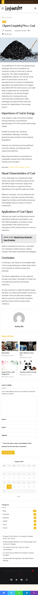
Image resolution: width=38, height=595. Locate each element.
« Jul (18, 496)
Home (5, 17)
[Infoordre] (13, 8)
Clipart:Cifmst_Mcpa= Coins (19, 167)
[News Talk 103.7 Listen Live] (28, 346)
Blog (10, 17)
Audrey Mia (8, 30)
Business (6, 518)
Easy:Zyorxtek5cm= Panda (28, 372)
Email (4, 427)
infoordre (19, 574)
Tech (4, 524)
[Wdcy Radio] (10, 346)
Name (4, 419)
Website (4, 435)
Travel (5, 528)
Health (5, 521)
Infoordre (6, 514)
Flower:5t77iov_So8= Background (8, 373)
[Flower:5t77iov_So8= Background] (10, 365)
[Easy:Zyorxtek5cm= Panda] (28, 365)
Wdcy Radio (5, 353)
